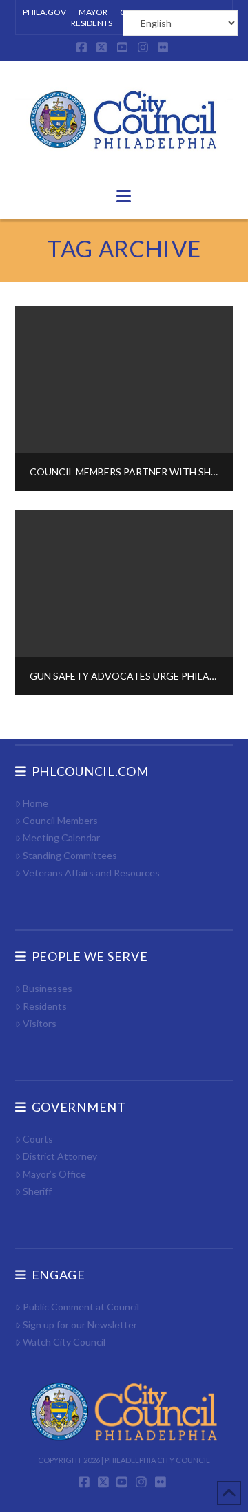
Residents (45, 1006)
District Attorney (60, 1156)
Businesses (47, 988)
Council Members (60, 820)
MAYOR (93, 12)
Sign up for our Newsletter (80, 1324)
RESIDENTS (91, 23)
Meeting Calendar (61, 837)
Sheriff (37, 1191)
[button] (123, 196)
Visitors (39, 1023)
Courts (38, 1139)
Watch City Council (64, 1342)
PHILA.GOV (44, 12)
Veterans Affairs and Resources (91, 872)
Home (35, 803)
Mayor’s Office (54, 1174)
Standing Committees (70, 855)
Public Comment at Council (81, 1307)
